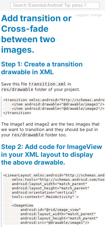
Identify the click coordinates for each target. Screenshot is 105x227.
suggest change (89, 15)
